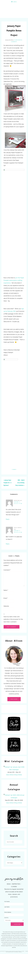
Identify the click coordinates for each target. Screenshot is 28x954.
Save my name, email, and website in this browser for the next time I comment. (13, 619)
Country (6, 917)
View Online (9, 775)
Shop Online (18, 775)
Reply (7, 519)
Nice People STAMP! (14, 11)
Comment (7, 570)
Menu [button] (15, 1)
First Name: (7, 901)
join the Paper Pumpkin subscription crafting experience (14, 280)
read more (14, 699)
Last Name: (7, 907)
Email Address (7, 912)
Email (6, 598)
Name (6, 590)
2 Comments (14, 41)
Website (6, 606)
